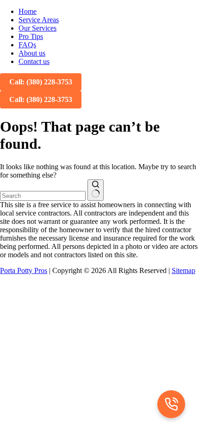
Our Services (37, 28)
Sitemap (183, 270)
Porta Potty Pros (23, 270)
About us (32, 53)
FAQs (27, 45)
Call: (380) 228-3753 (40, 82)
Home (28, 11)
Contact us (34, 61)
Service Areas (39, 20)
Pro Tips (31, 36)
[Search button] (95, 190)
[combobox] (43, 196)
